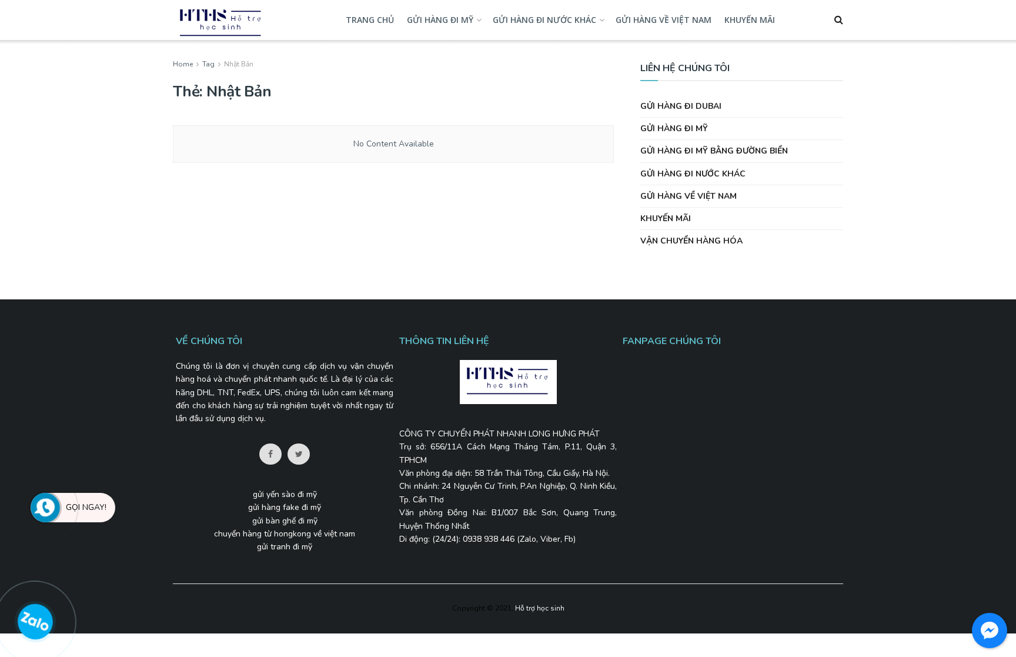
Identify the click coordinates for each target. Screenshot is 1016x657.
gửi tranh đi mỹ (284, 546)
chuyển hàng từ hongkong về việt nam (284, 533)
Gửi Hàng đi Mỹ (440, 19)
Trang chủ (370, 19)
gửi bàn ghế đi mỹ (284, 520)
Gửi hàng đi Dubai (680, 106)
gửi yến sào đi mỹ (285, 494)
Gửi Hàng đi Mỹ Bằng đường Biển (714, 150)
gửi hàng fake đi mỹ (284, 507)
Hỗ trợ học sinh (539, 608)
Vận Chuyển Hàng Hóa (691, 240)
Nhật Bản (238, 64)
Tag (208, 64)
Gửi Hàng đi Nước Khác (544, 19)
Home (183, 64)
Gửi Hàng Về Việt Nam (663, 19)
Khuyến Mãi (749, 19)
